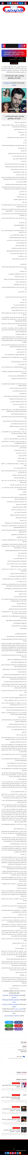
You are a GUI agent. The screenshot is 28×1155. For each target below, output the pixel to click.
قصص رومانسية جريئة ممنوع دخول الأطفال (11, 1086)
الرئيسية (21, 46)
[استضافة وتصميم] (22, 1153)
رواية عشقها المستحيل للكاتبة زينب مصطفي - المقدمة (11, 1109)
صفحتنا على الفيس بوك (18, 1009)
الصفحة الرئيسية (21, 59)
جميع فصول (16, 1004)
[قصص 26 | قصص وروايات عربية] (14, 9)
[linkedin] (22, 3)
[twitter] (10, 3)
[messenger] (20, 3)
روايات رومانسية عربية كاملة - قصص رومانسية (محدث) (11, 1098)
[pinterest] (13, 3)
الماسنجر (12, 1011)
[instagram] (18, 3)
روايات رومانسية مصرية (12, 59)
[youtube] (15, 3)
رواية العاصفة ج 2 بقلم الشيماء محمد (12, 1016)
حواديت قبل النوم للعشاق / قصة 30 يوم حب (11, 1120)
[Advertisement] (14, 28)
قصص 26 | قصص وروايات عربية (8, 1150)
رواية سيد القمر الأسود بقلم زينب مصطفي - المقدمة (11, 1131)
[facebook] (8, 3)
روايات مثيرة (22, 61)
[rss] (20, 1153)
